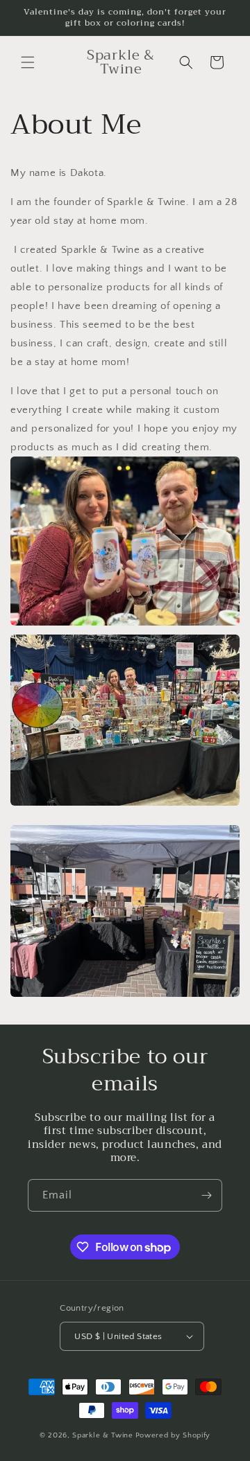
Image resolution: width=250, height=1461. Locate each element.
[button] (27, 62)
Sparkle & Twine (102, 1435)
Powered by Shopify (173, 1435)
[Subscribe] (206, 1195)
